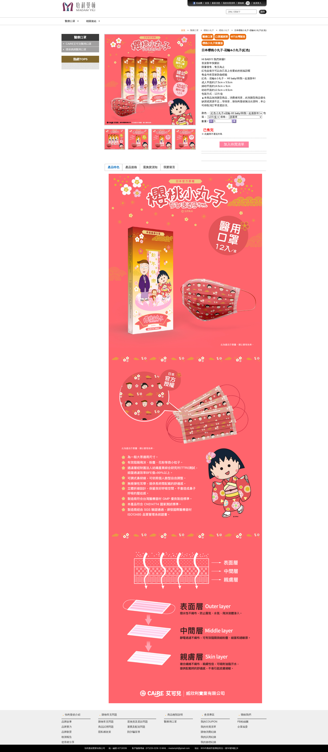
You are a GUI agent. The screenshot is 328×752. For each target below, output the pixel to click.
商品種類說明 (175, 714)
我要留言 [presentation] (169, 167)
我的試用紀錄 (208, 736)
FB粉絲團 (242, 721)
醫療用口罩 (170, 721)
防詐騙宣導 (133, 731)
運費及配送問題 (136, 726)
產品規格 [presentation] (131, 167)
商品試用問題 (106, 726)
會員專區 (209, 714)
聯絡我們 (246, 714)
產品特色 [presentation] (113, 167)
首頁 (207, 3)
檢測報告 (67, 736)
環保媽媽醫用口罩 (76, 49)
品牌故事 (67, 721)
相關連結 (91, 21)
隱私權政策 (104, 731)
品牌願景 (67, 731)
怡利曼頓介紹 (72, 714)
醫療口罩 (70, 21)
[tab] (113, 167)
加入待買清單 (234, 144)
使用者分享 (68, 742)
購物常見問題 (109, 714)
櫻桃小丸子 (209, 30)
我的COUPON (209, 721)
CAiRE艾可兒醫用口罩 (78, 43)
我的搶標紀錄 (208, 742)
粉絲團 (199, 3)
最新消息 (216, 3)
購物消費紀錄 (208, 731)
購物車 (243, 3)
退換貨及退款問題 (137, 721)
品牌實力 (67, 726)
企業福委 (242, 726)
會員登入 (257, 3)
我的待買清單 (229, 3)
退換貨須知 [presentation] (150, 167)
